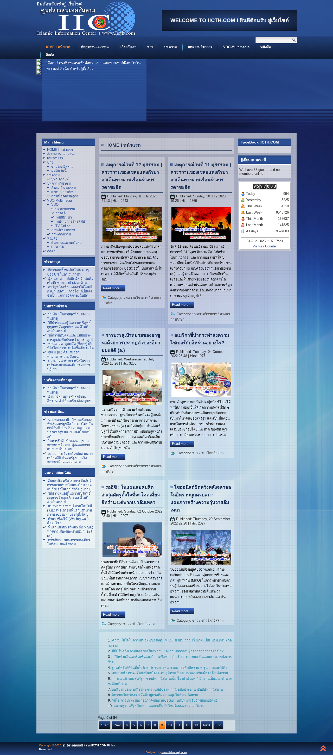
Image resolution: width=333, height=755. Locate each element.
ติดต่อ (50, 55)
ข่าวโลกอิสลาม (62, 167)
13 (196, 725)
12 (187, 725)
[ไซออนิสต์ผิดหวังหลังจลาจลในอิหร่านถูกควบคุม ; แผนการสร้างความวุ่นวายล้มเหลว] (201, 565)
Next (206, 725)
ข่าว (150, 47)
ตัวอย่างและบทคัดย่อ (66, 243)
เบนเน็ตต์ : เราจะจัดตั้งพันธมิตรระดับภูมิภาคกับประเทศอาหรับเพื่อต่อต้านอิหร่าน (170, 673)
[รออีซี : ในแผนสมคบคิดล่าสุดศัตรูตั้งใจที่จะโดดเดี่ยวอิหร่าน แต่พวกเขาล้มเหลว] (132, 557)
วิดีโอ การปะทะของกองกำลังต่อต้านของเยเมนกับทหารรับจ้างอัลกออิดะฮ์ (164, 700)
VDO (55, 205)
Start (104, 725)
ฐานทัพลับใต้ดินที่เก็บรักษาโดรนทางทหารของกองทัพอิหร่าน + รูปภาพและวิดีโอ (170, 668)
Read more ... (113, 288)
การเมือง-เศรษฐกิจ (64, 196)
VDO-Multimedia (236, 47)
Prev (117, 725)
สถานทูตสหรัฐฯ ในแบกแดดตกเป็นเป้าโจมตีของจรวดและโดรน (159, 706)
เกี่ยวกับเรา (128, 47)
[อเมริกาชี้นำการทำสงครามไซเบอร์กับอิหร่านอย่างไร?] (201, 397)
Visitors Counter (265, 246)
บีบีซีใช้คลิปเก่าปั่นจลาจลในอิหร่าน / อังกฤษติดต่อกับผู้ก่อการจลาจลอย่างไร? (167, 651)
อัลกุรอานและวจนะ (95, 47)
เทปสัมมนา (63, 217)
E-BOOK (58, 247)
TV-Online (62, 226)
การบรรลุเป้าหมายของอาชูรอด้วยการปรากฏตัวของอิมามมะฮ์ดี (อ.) (130, 343)
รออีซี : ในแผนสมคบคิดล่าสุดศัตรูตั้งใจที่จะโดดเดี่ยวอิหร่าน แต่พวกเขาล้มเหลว (130, 495)
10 (170, 725)
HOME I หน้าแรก (57, 47)
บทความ (170, 47)
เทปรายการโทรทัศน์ (70, 221)
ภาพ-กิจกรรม (61, 234)
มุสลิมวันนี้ (59, 171)
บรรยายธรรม (65, 209)
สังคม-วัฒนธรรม (63, 188)
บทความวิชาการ (200, 47)
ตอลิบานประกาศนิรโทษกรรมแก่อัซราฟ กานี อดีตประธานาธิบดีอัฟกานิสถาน (167, 689)
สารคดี (60, 213)
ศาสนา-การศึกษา (63, 192)
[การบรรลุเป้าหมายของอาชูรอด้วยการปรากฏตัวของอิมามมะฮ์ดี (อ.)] (132, 405)
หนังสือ (265, 47)
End (218, 725)
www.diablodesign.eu (174, 752)
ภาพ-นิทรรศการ (63, 230)
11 (178, 725)
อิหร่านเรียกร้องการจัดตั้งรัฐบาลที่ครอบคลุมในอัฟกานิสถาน (155, 695)
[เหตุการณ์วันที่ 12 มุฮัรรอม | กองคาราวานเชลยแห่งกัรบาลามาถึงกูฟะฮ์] (132, 242)
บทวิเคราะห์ (60, 179)
